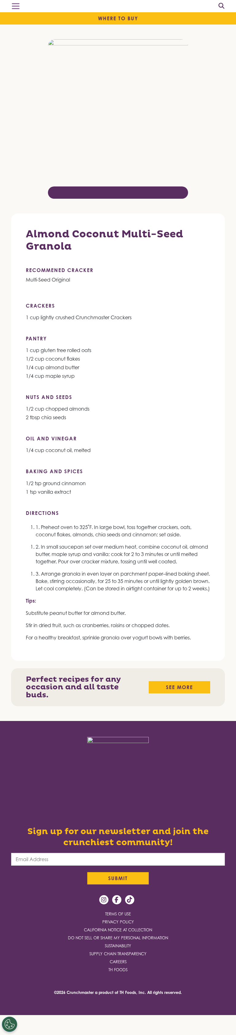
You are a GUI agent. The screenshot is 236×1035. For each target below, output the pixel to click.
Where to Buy (118, 18)
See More (179, 687)
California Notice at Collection (118, 930)
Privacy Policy (118, 922)
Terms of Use (118, 914)
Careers (118, 962)
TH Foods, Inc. (133, 992)
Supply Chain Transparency (118, 954)
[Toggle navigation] (15, 6)
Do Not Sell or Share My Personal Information (118, 938)
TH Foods (118, 970)
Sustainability (118, 946)
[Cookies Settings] (10, 1024)
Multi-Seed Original (48, 280)
